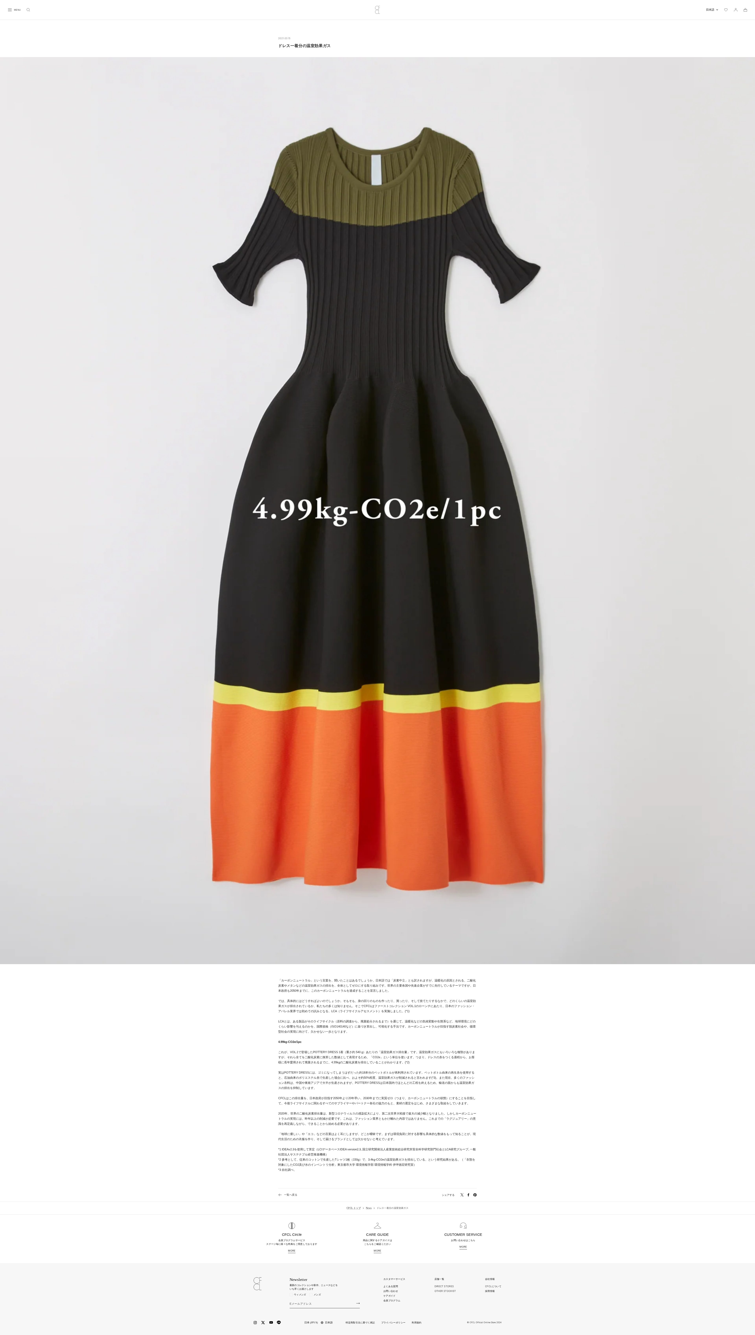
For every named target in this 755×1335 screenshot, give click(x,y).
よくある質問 (390, 1286)
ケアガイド (389, 1295)
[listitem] (462, 1194)
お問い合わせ (390, 1291)
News (369, 1208)
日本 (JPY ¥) (311, 1322)
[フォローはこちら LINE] (279, 1323)
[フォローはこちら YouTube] (271, 1322)
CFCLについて (493, 1286)
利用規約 (416, 1322)
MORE (291, 1250)
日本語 (710, 9)
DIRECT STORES (444, 1286)
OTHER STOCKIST (445, 1291)
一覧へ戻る (290, 1194)
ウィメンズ (300, 1294)
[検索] (28, 10)
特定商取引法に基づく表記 (360, 1322)
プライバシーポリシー (393, 1322)
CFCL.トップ (354, 1208)
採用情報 (490, 1291)
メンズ (317, 1294)
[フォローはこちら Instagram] (255, 1322)
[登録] (358, 1303)
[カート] (745, 10)
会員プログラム (392, 1300)
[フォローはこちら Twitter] (263, 1322)
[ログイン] (736, 10)
